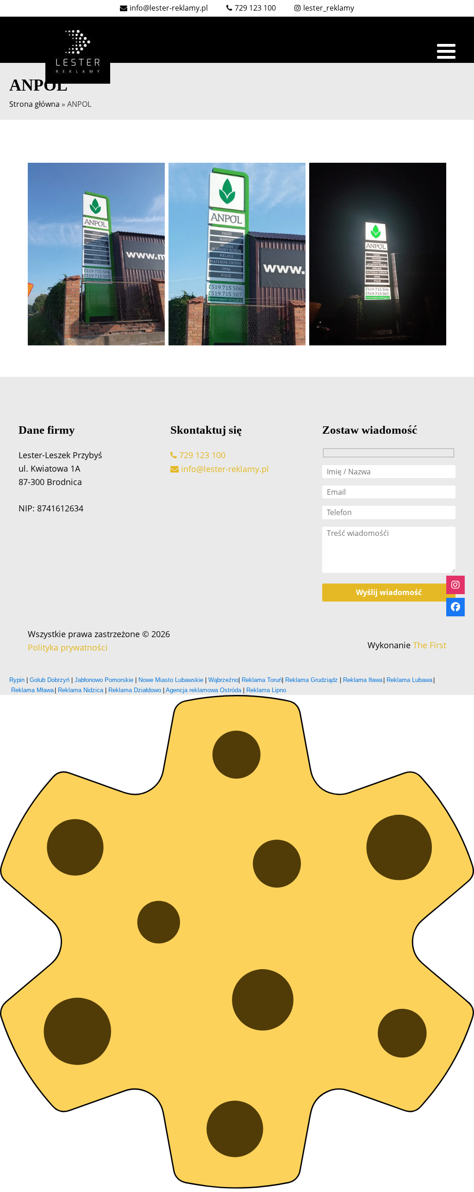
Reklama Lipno (266, 690)
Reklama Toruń (262, 679)
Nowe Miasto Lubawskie (170, 679)
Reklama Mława (32, 690)
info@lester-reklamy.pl (224, 468)
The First (428, 645)
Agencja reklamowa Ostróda (203, 690)
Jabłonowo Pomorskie (104, 679)
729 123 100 (201, 455)
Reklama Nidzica (80, 690)
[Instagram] (455, 585)
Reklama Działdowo (134, 690)
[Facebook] (455, 607)
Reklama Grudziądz (311, 679)
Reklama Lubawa (409, 679)
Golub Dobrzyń (49, 679)
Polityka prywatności (68, 647)
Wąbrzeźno (223, 679)
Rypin (17, 679)
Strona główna (34, 104)
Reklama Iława (362, 679)
